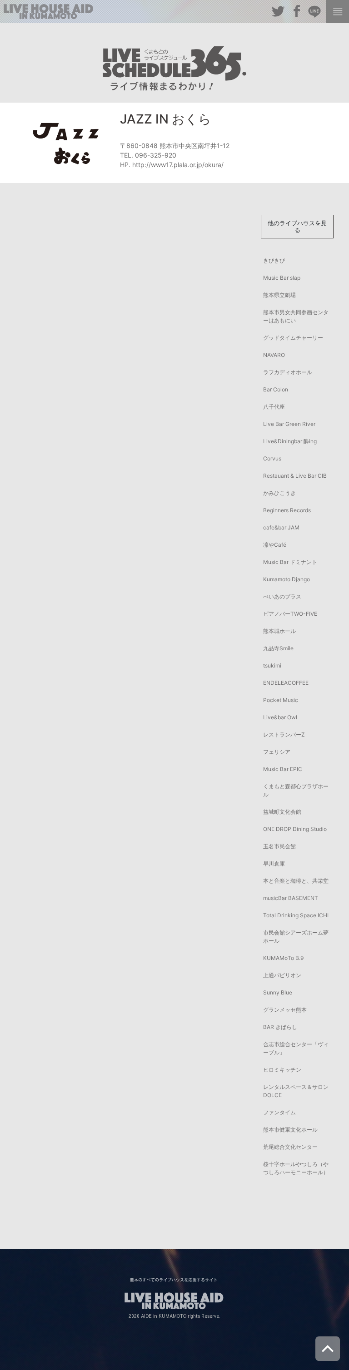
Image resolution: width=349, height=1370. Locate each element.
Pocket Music (280, 700)
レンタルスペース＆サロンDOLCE (296, 1090)
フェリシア (276, 751)
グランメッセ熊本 (285, 1009)
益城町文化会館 (282, 811)
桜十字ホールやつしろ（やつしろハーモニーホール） (296, 1168)
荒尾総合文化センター (290, 1146)
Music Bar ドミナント (290, 562)
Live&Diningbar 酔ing (290, 441)
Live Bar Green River (289, 423)
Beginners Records (287, 510)
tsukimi (272, 665)
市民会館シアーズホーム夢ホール (296, 936)
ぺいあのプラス (282, 596)
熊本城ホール (279, 631)
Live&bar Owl (280, 717)
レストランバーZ (284, 734)
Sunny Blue (277, 992)
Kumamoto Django (286, 579)
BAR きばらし (280, 1027)
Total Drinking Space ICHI (296, 915)
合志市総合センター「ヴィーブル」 (296, 1048)
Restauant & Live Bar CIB (295, 475)
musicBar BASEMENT (290, 898)
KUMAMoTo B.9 (283, 958)
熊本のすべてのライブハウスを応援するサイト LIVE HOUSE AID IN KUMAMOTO (48, 11)
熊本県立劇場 (279, 295)
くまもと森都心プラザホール (296, 790)
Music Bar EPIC (282, 769)
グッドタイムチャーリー (293, 337)
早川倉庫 (274, 863)
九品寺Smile (278, 648)
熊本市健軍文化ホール (290, 1129)
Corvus (272, 458)
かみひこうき (279, 493)
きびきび (274, 260)
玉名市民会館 (279, 846)
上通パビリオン (282, 975)
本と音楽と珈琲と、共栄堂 (296, 880)
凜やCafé (274, 544)
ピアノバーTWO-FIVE (290, 613)
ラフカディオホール (287, 372)
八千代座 (274, 406)
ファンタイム (279, 1112)
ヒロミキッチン (282, 1069)
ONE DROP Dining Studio (295, 829)
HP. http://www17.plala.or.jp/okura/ (172, 164)
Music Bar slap (281, 277)
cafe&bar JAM (281, 527)
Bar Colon (275, 389)
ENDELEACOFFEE (286, 682)
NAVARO (274, 354)
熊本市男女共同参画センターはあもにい (296, 316)
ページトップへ (327, 1348)
